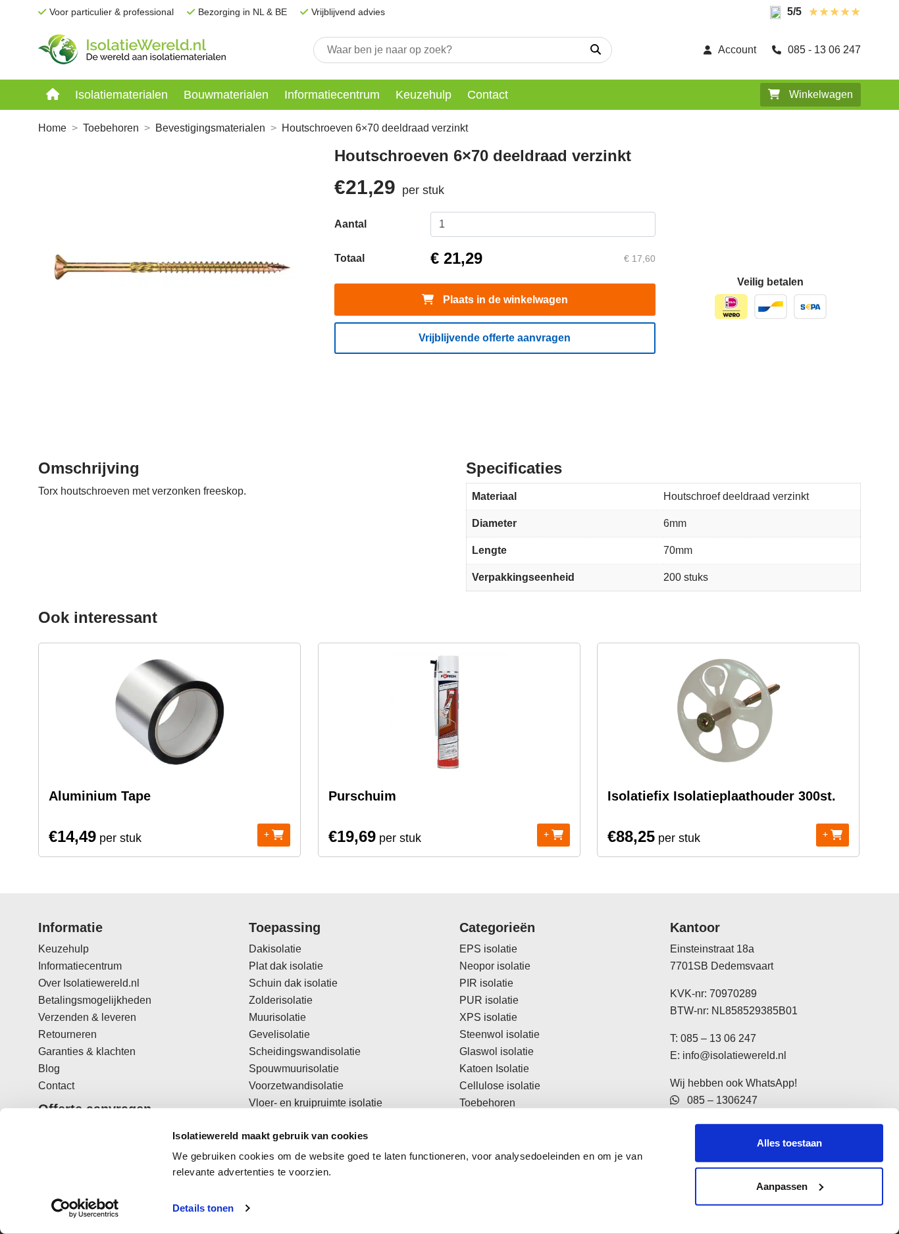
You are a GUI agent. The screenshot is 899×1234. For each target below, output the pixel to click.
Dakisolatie (275, 948)
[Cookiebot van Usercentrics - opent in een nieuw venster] (85, 1208)
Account (737, 49)
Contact (487, 94)
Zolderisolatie (281, 1000)
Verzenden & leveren (87, 1017)
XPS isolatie (488, 1017)
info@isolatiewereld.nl (734, 1055)
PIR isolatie (486, 983)
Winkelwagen (819, 94)
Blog (49, 1068)
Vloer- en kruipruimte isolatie (315, 1102)
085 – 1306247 (718, 1100)
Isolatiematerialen (121, 94)
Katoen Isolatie (494, 1068)
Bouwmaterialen (226, 94)
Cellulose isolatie (499, 1085)
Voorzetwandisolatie (296, 1085)
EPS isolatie (488, 948)
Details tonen (203, 1208)
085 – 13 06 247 (718, 1038)
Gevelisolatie (279, 1034)
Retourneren (67, 1034)
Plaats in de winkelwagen (504, 299)
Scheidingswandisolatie (305, 1051)
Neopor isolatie (494, 966)
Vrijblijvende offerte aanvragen (495, 337)
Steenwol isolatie (499, 1034)
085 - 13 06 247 (824, 49)
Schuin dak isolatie (293, 983)
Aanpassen (782, 1185)
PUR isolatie (489, 1000)
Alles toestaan (789, 1142)
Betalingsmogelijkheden (94, 1000)
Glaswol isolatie (496, 1051)
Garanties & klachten (87, 1051)
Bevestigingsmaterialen (210, 128)
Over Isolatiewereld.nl (89, 983)
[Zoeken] (595, 50)
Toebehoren (111, 128)
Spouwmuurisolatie (294, 1068)
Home (52, 128)
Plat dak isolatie (286, 966)
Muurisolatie (277, 1017)
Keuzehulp (423, 94)
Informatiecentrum (332, 94)
